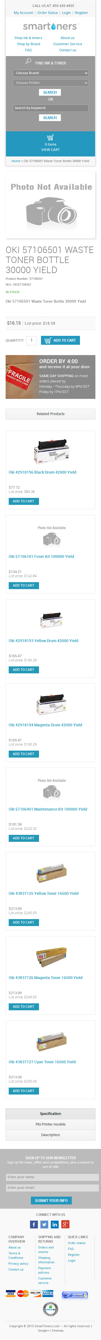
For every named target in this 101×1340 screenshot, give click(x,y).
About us (68, 38)
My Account (23, 13)
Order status (77, 1243)
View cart (50, 150)
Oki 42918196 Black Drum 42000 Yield (42, 472)
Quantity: (15, 341)
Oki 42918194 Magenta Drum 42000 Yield (45, 725)
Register (81, 13)
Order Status (47, 13)
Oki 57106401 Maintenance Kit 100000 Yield (48, 809)
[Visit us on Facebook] (34, 1227)
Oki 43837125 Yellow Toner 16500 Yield (44, 893)
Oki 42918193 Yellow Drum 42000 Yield (43, 641)
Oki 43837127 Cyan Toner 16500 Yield (42, 1062)
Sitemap (57, 1330)
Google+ (43, 1330)
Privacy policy (18, 1264)
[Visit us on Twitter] (45, 1227)
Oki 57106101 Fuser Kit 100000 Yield (41, 557)
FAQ (28, 50)
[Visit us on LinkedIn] (55, 1227)
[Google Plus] (66, 1227)
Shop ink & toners (28, 38)
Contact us (67, 50)
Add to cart (23, 501)
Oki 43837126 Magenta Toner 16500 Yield (45, 978)
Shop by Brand (28, 44)
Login (66, 13)
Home (16, 161)
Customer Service (67, 44)
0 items (50, 144)
